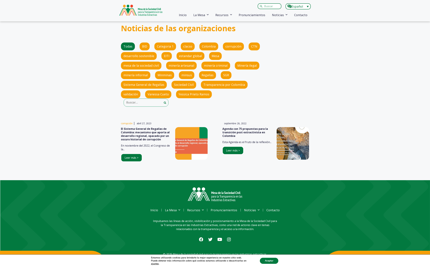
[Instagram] (229, 239)
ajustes (155, 263)
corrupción (127, 123)
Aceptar (269, 260)
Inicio (183, 15)
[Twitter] (210, 239)
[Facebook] (201, 239)
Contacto (300, 15)
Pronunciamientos (252, 15)
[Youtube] (220, 239)
